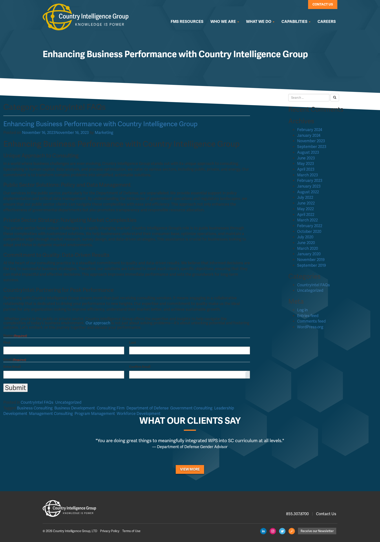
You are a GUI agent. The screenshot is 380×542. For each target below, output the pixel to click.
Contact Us (322, 4)
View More (190, 469)
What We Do (259, 21)
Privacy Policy (109, 531)
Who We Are (223, 21)
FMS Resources (187, 21)
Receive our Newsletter (317, 531)
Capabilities (294, 21)
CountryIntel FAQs (37, 402)
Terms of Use (131, 531)
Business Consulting (35, 408)
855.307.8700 (297, 513)
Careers (327, 21)
